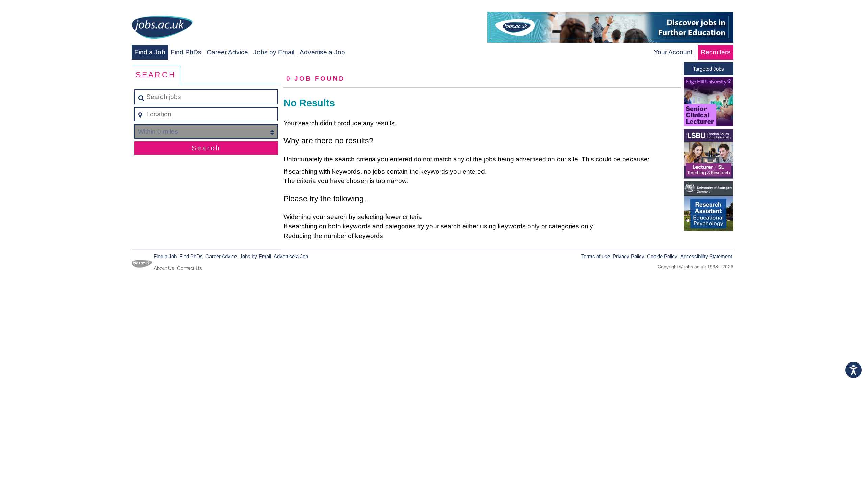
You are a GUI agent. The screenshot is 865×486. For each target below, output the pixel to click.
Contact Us (189, 268)
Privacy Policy (628, 256)
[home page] (162, 28)
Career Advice (227, 52)
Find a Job (149, 52)
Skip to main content (32, 7)
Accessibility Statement (706, 256)
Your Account (673, 52)
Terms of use (595, 256)
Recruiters (716, 52)
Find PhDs (186, 52)
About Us (164, 268)
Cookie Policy (662, 256)
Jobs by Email (273, 52)
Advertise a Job (322, 52)
